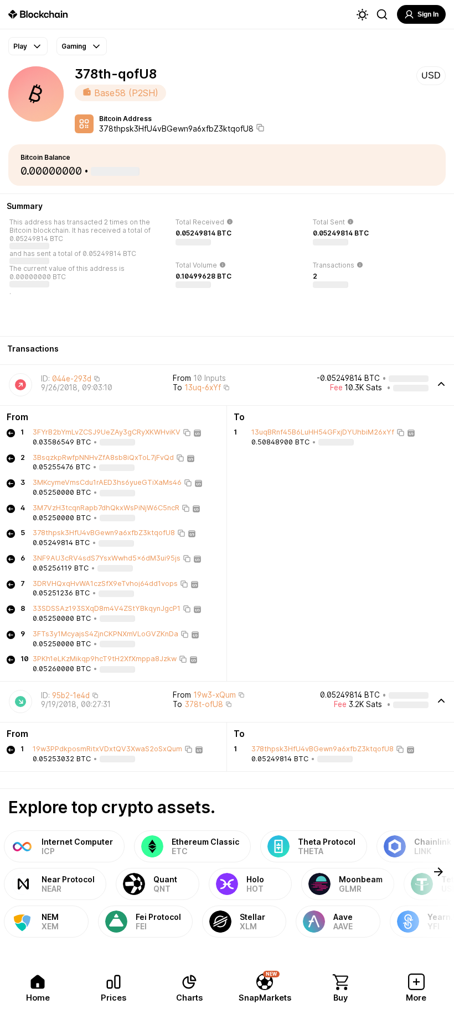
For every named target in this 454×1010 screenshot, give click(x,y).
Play (20, 46)
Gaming (73, 46)
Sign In (427, 14)
